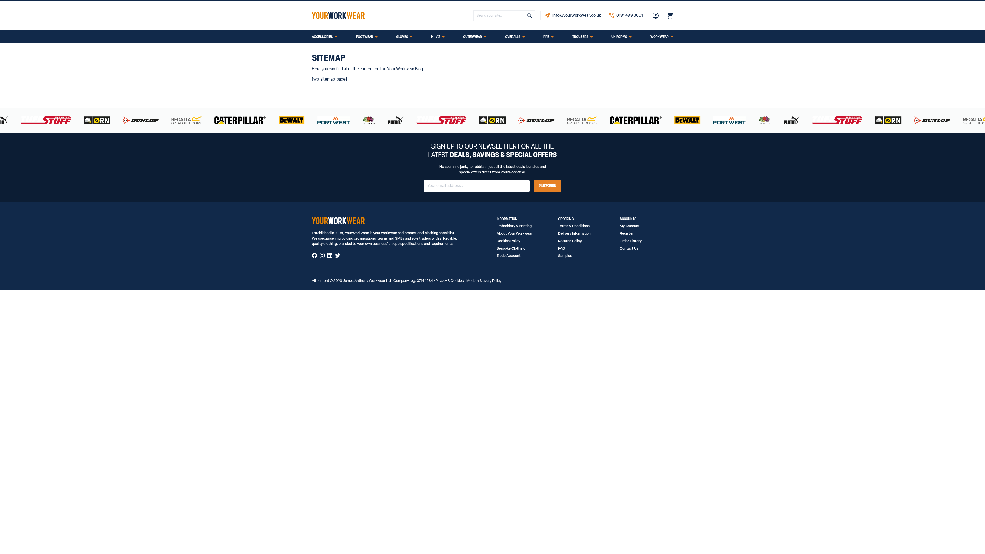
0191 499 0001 (629, 16)
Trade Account (509, 256)
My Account (630, 226)
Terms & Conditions (574, 226)
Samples (565, 256)
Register (627, 234)
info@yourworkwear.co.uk (576, 16)
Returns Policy (570, 241)
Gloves (402, 37)
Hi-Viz (435, 37)
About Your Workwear (514, 234)
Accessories (322, 37)
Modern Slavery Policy (483, 281)
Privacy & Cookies (450, 281)
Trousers (580, 37)
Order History (631, 241)
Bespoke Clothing (511, 249)
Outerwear (472, 37)
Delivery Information (574, 234)
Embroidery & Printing (514, 226)
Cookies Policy (508, 241)
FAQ (561, 249)
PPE (546, 37)
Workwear (659, 37)
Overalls (512, 37)
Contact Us (629, 249)
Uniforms (619, 37)
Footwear (364, 37)
